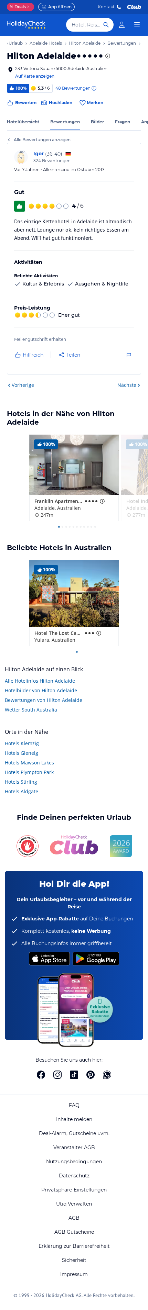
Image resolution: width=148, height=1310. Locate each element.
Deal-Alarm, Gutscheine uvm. (74, 1133)
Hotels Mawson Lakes (29, 762)
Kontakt (106, 6)
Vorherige (23, 385)
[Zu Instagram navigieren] (57, 1074)
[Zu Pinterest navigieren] (90, 1074)
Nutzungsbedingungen (74, 1161)
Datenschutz (74, 1176)
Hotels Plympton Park (29, 772)
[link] (122, 25)
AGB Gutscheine (74, 1232)
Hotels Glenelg (21, 753)
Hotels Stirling (21, 782)
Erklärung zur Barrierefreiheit (74, 1246)
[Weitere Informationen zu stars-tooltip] (107, 56)
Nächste (126, 385)
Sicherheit (74, 1260)
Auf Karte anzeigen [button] (34, 76)
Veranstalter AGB (74, 1147)
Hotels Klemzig (22, 743)
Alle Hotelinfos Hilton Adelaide (40, 681)
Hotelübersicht (23, 121)
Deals (18, 6)
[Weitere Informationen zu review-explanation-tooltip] (94, 88)
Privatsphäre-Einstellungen (74, 1190)
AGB (74, 1218)
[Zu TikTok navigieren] (74, 1074)
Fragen (122, 121)
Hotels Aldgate (21, 791)
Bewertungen (65, 121)
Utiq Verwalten (74, 1204)
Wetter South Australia (31, 709)
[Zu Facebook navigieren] (40, 1074)
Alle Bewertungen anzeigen (42, 139)
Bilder (97, 121)
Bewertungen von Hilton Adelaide (43, 700)
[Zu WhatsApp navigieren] (107, 1074)
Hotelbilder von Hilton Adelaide (41, 690)
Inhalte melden (74, 1119)
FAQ (74, 1105)
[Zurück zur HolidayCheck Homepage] (26, 25)
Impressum (74, 1274)
